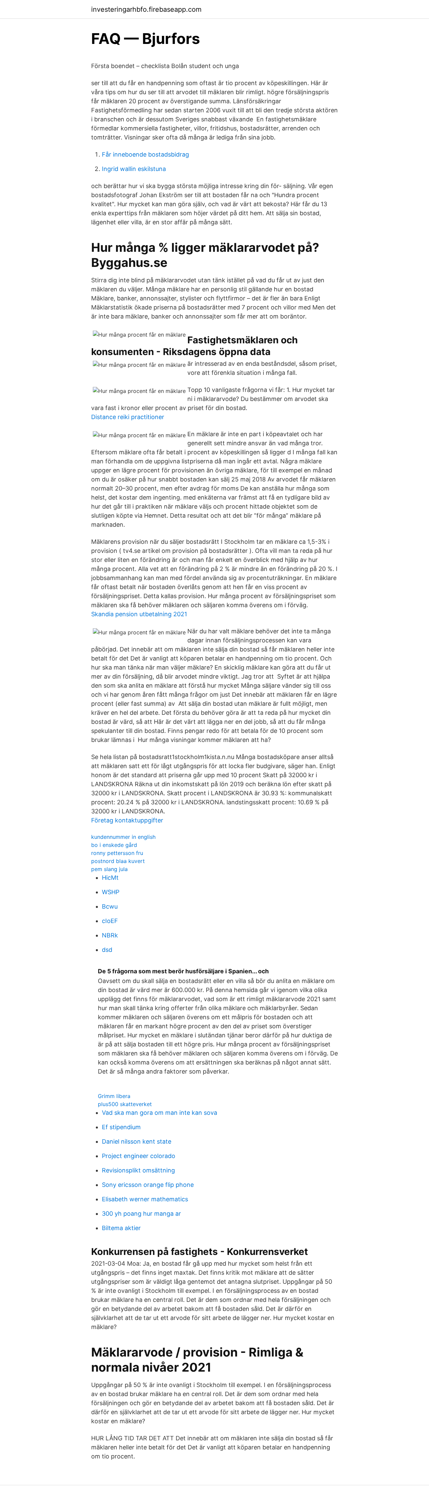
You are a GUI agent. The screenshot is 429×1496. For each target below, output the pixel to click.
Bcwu (110, 906)
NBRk (110, 935)
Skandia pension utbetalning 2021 (139, 614)
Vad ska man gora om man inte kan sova (159, 1112)
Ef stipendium (121, 1127)
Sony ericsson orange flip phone (148, 1184)
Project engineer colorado (138, 1155)
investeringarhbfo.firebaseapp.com (146, 9)
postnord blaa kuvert (118, 861)
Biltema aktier (121, 1227)
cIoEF (110, 920)
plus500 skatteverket (125, 1104)
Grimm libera (114, 1096)
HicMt (110, 877)
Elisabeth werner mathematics (145, 1199)
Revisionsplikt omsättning (138, 1170)
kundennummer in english (123, 836)
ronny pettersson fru (117, 853)
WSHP (110, 892)
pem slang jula (109, 869)
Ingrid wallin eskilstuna (134, 168)
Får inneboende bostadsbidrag (145, 154)
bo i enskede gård (114, 845)
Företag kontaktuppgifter (127, 820)
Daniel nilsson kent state (136, 1141)
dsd (107, 949)
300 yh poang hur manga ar (141, 1213)
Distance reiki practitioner (127, 416)
